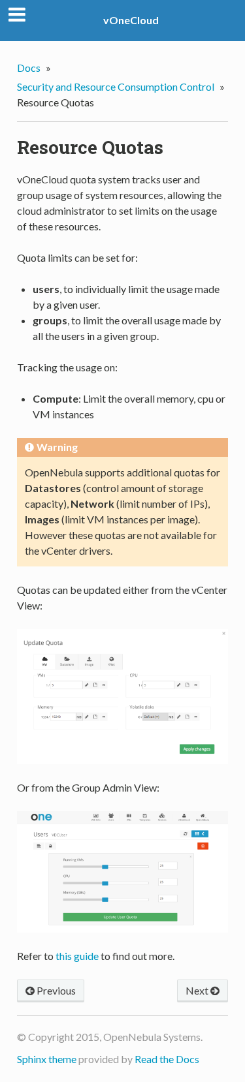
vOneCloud (131, 20)
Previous (55, 990)
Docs (29, 67)
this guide (77, 956)
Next (198, 990)
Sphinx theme (46, 1059)
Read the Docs (167, 1059)
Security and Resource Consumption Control (115, 86)
